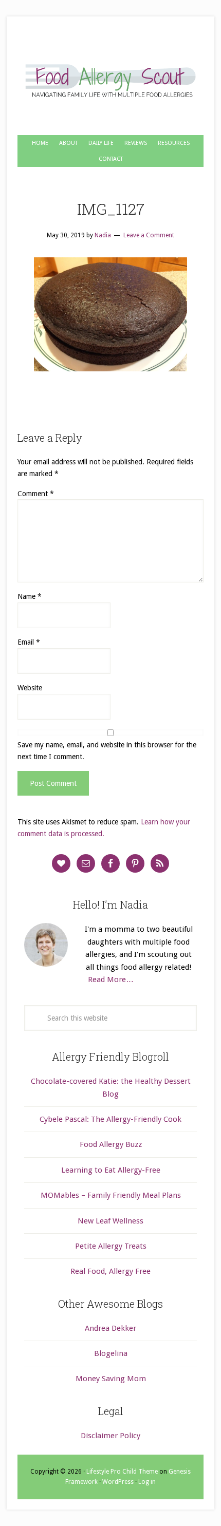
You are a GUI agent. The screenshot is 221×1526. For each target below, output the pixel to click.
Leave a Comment (148, 235)
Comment (35, 493)
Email (28, 642)
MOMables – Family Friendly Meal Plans (111, 1195)
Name (29, 596)
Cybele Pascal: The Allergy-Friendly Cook (110, 1119)
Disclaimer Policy (110, 1435)
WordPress (118, 1481)
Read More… (111, 979)
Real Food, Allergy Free (110, 1271)
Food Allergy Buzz (111, 1144)
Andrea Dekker (110, 1328)
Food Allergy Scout (110, 81)
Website (29, 688)
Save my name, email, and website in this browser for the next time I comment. (106, 751)
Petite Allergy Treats (110, 1246)
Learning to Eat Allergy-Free (110, 1170)
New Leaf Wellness (110, 1221)
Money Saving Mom (111, 1378)
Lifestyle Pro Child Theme (122, 1471)
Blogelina (110, 1353)
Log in (147, 1481)
